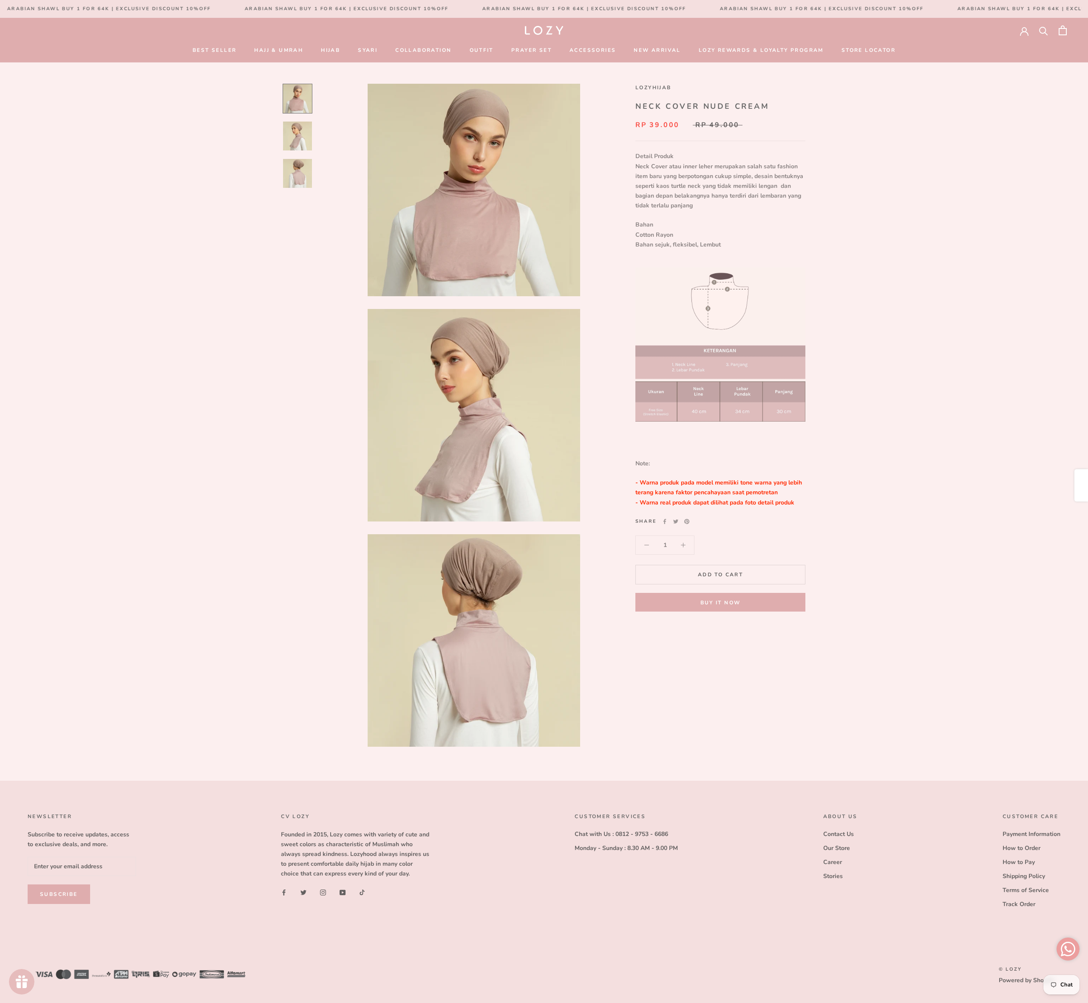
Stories (833, 876)
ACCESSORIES (593, 50)
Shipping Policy (1024, 876)
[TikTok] (362, 892)
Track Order (1019, 904)
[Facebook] (664, 521)
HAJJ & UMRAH (278, 50)
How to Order (1021, 848)
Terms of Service (1026, 890)
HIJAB (330, 50)
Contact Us (838, 834)
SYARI (367, 50)
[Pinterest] (686, 521)
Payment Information (1031, 834)
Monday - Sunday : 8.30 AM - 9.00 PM (626, 848)
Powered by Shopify (1026, 980)
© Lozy (1010, 969)
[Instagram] (323, 892)
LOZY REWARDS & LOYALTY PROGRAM (761, 50)
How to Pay (1019, 862)
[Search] (1043, 30)
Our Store (836, 848)
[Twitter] (675, 521)
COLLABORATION (423, 50)
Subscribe (59, 894)
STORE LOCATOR (868, 50)
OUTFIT (481, 50)
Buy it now (720, 602)
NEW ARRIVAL (657, 50)
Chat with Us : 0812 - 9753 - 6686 (621, 834)
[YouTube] (343, 892)
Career (832, 862)
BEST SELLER (214, 50)
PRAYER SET (531, 50)
